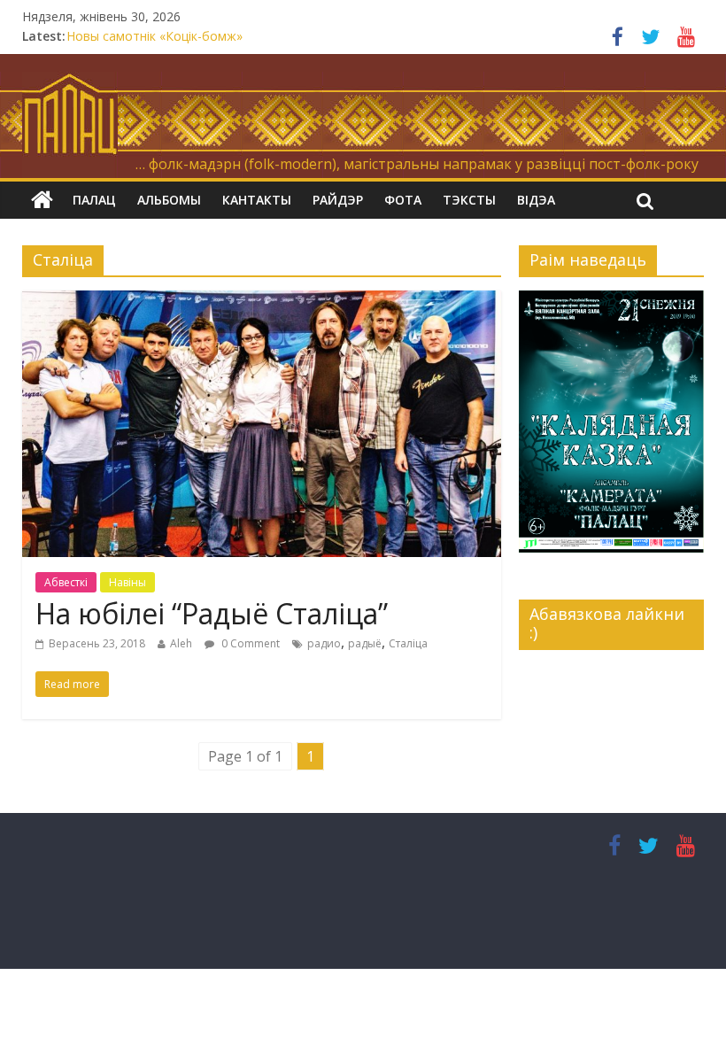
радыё (365, 643)
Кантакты (256, 199)
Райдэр (338, 199)
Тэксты (469, 199)
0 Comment (249, 643)
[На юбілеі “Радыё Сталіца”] (261, 301)
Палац (94, 199)
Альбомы (169, 199)
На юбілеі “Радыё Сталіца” (211, 613)
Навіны (127, 582)
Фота (402, 199)
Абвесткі (66, 582)
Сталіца (408, 643)
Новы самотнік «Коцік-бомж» (154, 35)
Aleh (181, 643)
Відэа (536, 199)
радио (324, 643)
